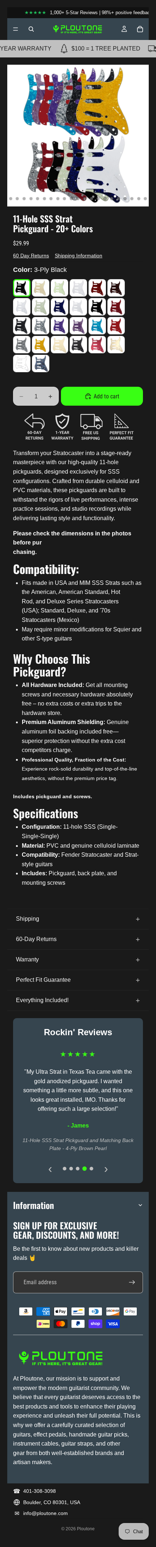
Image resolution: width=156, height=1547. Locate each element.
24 (138, 198)
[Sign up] (132, 1282)
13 (64, 198)
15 (78, 198)
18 (98, 198)
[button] (21, 288)
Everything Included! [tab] (42, 1000)
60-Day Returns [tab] (36, 939)
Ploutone (86, 1528)
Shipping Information (78, 255)
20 (111, 198)
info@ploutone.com (45, 1513)
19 (105, 198)
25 (145, 198)
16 (85, 198)
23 (132, 198)
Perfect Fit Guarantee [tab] (43, 980)
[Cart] (140, 29)
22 (125, 198)
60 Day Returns (31, 255)
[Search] (31, 29)
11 (51, 198)
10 (44, 198)
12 (57, 198)
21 (118, 198)
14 (71, 198)
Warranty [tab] (27, 959)
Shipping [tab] (27, 919)
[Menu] (15, 29)
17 (91, 198)
